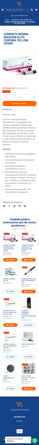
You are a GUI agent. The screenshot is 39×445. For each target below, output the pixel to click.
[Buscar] (32, 10)
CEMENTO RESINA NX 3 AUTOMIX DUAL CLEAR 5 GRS (10, 312)
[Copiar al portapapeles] (24, 206)
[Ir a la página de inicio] (19, 4)
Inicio (7, 20)
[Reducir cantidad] (4, 97)
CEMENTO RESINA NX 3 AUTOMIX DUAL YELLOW (10, 346)
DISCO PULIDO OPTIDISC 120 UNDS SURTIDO (28, 377)
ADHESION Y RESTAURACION (22, 20)
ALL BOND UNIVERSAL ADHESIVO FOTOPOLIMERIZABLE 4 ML (29, 314)
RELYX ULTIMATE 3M (28, 344)
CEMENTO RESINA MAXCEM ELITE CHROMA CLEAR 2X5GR (28, 247)
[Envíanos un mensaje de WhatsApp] (34, 440)
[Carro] (36, 9)
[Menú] (2, 9)
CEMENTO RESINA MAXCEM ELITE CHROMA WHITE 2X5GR (9, 247)
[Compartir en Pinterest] (19, 206)
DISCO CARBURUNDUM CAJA (8, 377)
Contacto (19, 421)
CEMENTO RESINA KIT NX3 (9, 279)
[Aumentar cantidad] (34, 97)
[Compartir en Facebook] (4, 206)
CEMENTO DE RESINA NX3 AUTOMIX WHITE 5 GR (29, 280)
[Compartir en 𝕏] (9, 206)
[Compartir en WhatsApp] (14, 206)
